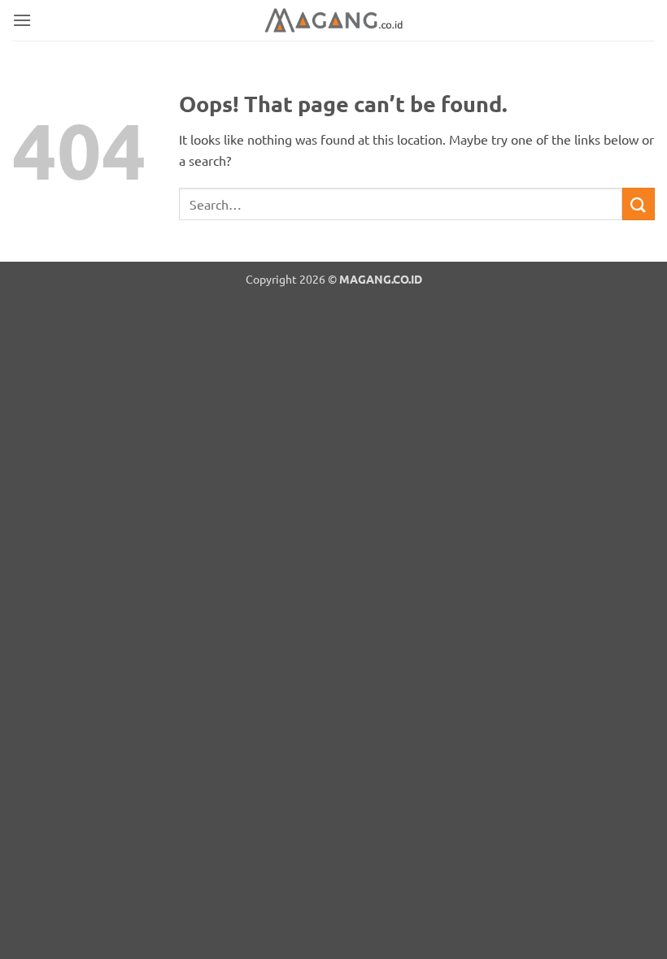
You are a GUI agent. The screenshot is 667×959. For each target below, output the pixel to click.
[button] (22, 20)
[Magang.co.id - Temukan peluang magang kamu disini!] (333, 20)
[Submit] (638, 203)
